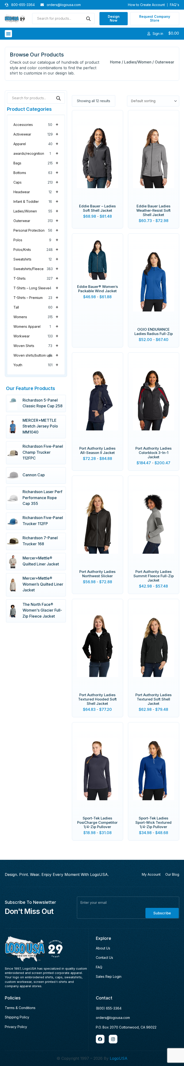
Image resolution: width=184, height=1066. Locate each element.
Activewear (35, 134)
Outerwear (35, 220)
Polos (35, 239)
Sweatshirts (35, 259)
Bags (35, 163)
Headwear (35, 191)
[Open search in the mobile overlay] (63, 18)
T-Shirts (35, 278)
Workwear (35, 336)
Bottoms (35, 172)
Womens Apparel (35, 326)
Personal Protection (35, 230)
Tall (35, 307)
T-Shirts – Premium (35, 297)
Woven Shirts (35, 345)
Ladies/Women (137, 62)
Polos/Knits (35, 249)
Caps (35, 182)
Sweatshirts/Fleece (35, 268)
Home (115, 62)
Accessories (35, 124)
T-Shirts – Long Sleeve (35, 288)
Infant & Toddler (35, 201)
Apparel (35, 143)
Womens (35, 316)
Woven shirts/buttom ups (35, 355)
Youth (35, 364)
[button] (8, 33)
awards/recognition (35, 153)
